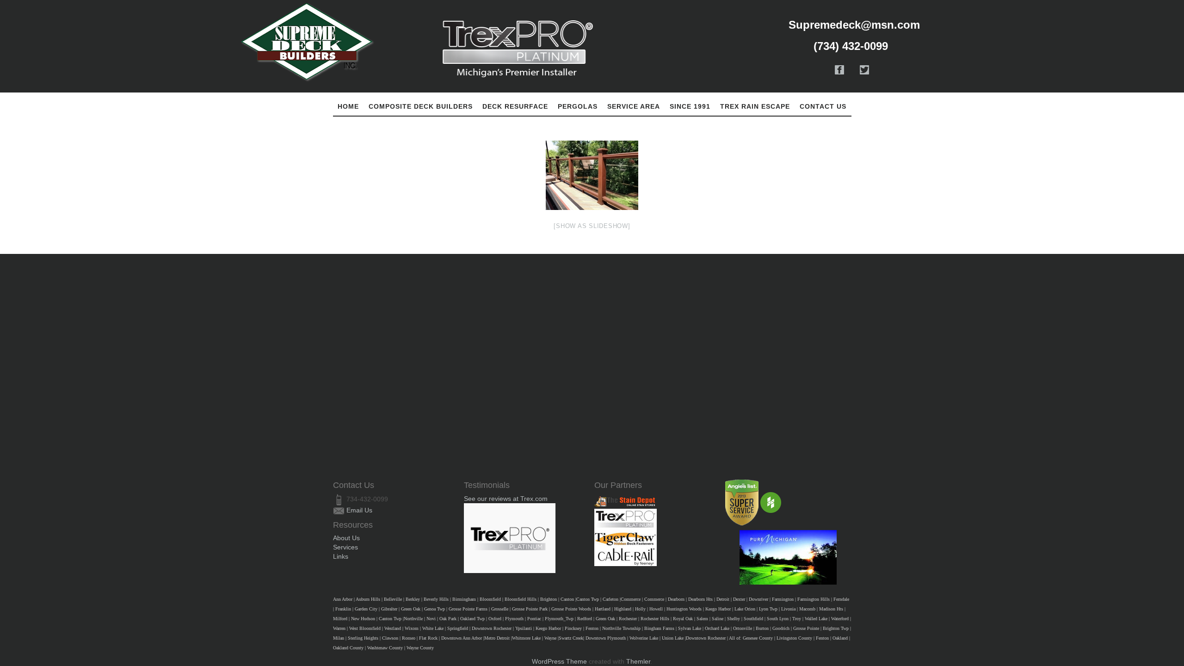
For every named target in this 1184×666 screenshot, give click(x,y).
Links (340, 556)
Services (345, 547)
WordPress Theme (559, 661)
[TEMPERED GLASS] (592, 175)
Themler (638, 661)
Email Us (359, 510)
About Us (346, 538)
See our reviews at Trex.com (506, 498)
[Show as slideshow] (592, 225)
